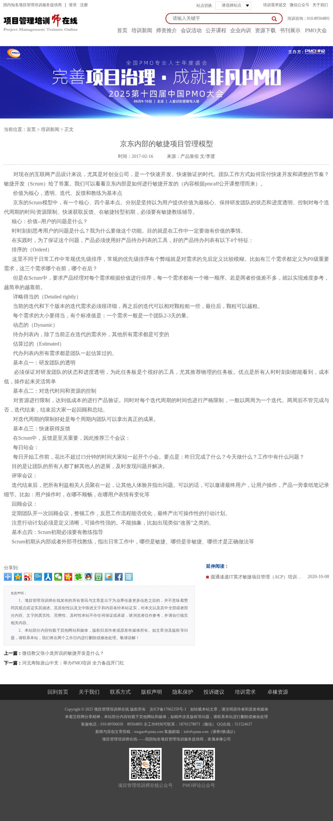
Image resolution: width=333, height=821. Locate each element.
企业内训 (240, 30)
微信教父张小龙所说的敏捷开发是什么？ (63, 653)
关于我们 (320, 5)
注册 (84, 5)
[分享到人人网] (48, 577)
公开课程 (216, 30)
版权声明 (151, 692)
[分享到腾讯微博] (38, 577)
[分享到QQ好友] (89, 577)
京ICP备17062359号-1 (168, 709)
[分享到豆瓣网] (99, 577)
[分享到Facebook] (119, 577)
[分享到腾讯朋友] (78, 577)
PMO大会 (316, 30)
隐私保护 (182, 692)
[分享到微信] (58, 577)
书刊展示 (290, 30)
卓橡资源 (277, 692)
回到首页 (57, 692)
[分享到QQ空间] (18, 577)
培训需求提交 (274, 5)
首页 (31, 129)
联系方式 (120, 692)
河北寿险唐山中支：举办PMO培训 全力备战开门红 (73, 663)
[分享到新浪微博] (28, 577)
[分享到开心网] (68, 577)
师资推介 (166, 30)
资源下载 (265, 30)
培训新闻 (141, 30)
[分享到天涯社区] (129, 577)
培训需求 (245, 692)
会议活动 (191, 30)
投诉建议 (214, 692)
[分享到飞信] (109, 577)
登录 (73, 5)
